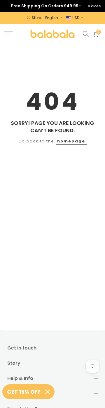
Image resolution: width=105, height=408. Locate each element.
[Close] (47, 392)
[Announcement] (46, 6)
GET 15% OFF (24, 391)
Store (36, 17)
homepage (71, 141)
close (95, 6)
